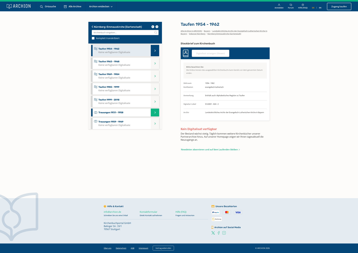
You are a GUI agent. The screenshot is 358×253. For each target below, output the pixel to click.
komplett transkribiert (108, 38)
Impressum (143, 248)
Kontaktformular (148, 211)
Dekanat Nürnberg (197, 33)
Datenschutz (121, 248)
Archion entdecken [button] (99, 6)
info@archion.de (112, 211)
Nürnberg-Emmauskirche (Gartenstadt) (117, 26)
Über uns (107, 248)
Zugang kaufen (339, 6)
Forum (291, 7)
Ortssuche (50, 6)
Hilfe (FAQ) (303, 7)
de (313, 7)
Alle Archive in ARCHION (191, 31)
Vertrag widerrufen (163, 248)
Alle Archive (74, 6)
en (320, 7)
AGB (132, 248)
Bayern (207, 31)
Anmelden (279, 7)
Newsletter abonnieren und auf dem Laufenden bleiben (209, 149)
